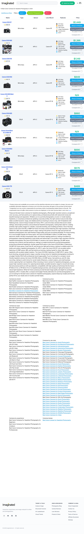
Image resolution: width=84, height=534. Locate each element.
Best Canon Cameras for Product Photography (57, 391)
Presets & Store (56, 514)
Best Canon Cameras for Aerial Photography (56, 342)
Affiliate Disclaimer (73, 517)
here (70, 210)
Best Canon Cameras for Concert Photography (57, 356)
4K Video (60, 24)
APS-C (35, 28)
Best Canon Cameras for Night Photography (56, 383)
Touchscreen (61, 31)
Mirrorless (21, 28)
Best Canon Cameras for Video (52, 415)
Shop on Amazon (77, 25)
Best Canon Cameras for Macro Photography (56, 377)
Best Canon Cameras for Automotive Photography (58, 348)
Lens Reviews (55, 511)
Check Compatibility (77, 29)
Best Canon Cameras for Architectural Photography (58, 344)
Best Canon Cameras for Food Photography (56, 370)
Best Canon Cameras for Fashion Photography (57, 366)
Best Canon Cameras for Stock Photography (56, 399)
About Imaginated (73, 506)
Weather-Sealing (62, 50)
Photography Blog (57, 506)
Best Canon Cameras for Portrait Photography (57, 389)
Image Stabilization (63, 29)
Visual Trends (39, 514)
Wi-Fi (59, 32)
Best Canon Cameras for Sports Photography (56, 395)
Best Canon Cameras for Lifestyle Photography (57, 375)
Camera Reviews (56, 508)
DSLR (21, 46)
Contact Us (71, 508)
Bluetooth (60, 25)
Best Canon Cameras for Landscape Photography (58, 374)
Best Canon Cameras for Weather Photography (57, 409)
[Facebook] (11, 515)
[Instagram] (4, 515)
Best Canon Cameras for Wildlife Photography (57, 413)
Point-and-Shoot (21, 137)
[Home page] (8, 3)
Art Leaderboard (39, 511)
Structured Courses (40, 508)
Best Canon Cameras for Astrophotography (56, 346)
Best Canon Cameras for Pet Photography (55, 385)
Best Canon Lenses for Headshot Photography (57, 420)
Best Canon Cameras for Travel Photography (56, 405)
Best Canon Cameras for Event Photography (56, 364)
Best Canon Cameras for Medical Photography (57, 379)
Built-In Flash (61, 44)
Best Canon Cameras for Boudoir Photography (57, 350)
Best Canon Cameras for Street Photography (56, 401)
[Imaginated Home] (9, 505)
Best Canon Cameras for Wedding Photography (57, 411)
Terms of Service (72, 514)
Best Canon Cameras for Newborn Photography (57, 381)
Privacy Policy (72, 511)
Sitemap (70, 520)
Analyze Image (39, 506)
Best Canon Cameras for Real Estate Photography (58, 393)
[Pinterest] (15, 515)
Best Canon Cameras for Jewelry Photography (57, 372)
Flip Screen (61, 27)
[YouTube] (8, 515)
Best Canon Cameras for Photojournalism (55, 387)
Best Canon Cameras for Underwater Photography (58, 407)
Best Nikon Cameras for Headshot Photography (23, 291)
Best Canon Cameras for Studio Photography (56, 403)
